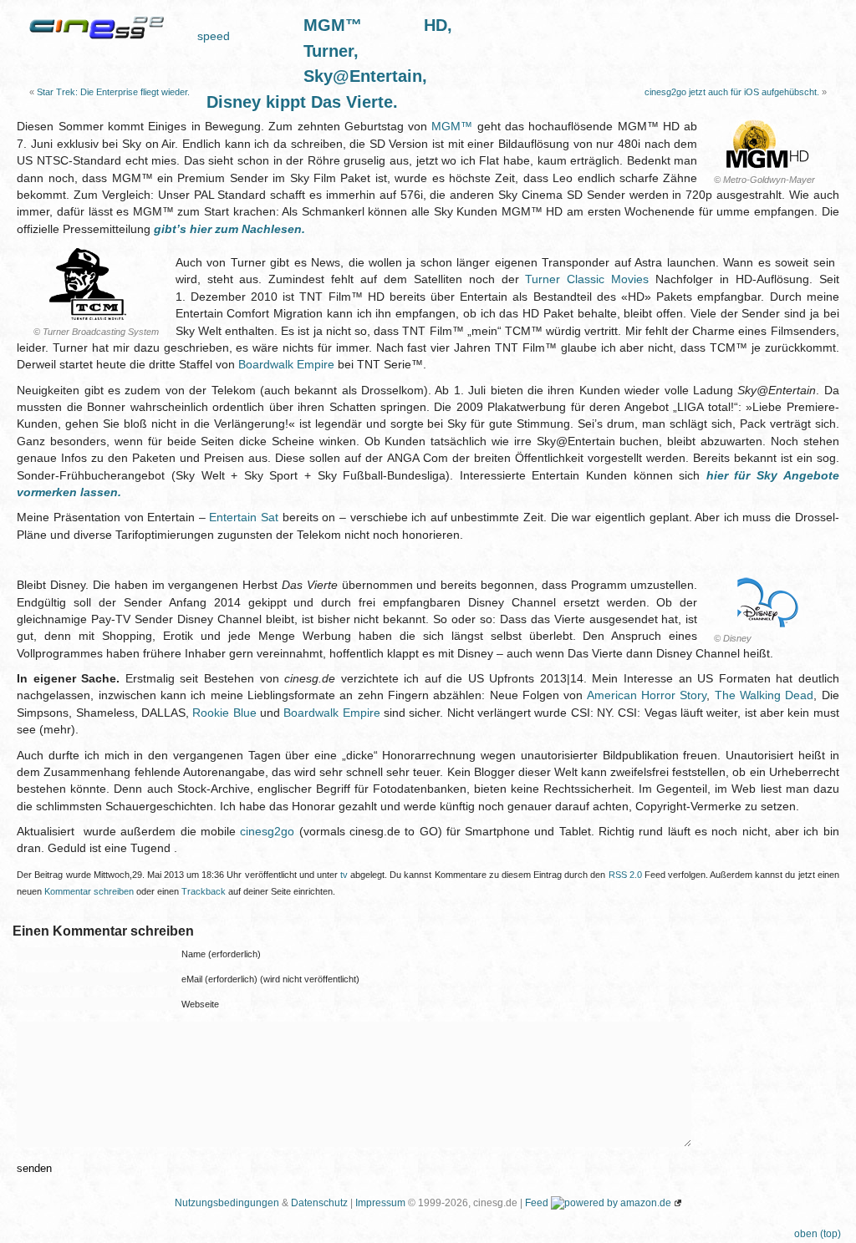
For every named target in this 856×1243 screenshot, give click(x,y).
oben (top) (817, 1234)
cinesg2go (267, 831)
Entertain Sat (243, 517)
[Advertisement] (647, 38)
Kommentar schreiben (89, 891)
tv (344, 875)
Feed (536, 1203)
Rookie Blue (224, 713)
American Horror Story (647, 695)
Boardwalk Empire (286, 364)
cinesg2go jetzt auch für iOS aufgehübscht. (732, 92)
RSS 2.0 (625, 875)
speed (213, 36)
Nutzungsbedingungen (227, 1203)
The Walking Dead (764, 695)
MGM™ (451, 126)
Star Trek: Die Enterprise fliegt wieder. (113, 92)
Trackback (203, 891)
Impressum (380, 1203)
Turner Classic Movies (587, 279)
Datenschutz (319, 1203)
